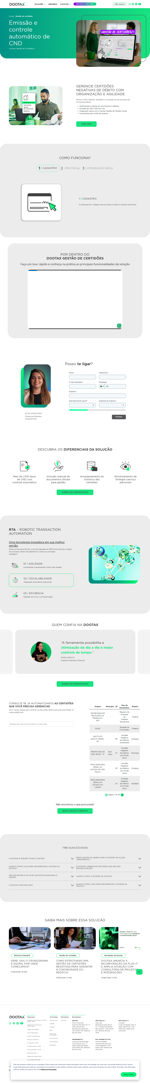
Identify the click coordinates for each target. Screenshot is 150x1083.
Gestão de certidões (67, 955)
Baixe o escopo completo (75, 811)
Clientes (52, 1023)
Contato (52, 1027)
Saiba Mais (86, 124)
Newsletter (53, 1045)
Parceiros (52, 4)
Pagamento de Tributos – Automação (34, 1025)
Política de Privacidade (49, 1069)
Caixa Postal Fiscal (32, 1033)
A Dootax (64, 4)
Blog (51, 1030)
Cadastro (48, 168)
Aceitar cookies (128, 1074)
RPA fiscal (70, 168)
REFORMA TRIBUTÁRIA (85, 4)
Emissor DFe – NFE (32, 1043)
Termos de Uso (54, 1038)
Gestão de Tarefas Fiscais (34, 1056)
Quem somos (54, 1020)
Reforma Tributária (33, 1039)
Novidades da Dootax (113, 955)
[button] (108, 43)
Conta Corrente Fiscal (33, 1036)
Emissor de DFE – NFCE (34, 1049)
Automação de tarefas (33, 1059)
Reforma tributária (22, 955)
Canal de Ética (54, 1041)
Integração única (97, 168)
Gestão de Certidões (33, 1029)
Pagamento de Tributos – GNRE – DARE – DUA (37, 1021)
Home (11, 16)
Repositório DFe (32, 1053)
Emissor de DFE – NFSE (34, 1046)
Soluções (39, 4)
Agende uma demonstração (75, 492)
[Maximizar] (119, 326)
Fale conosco (120, 4)
